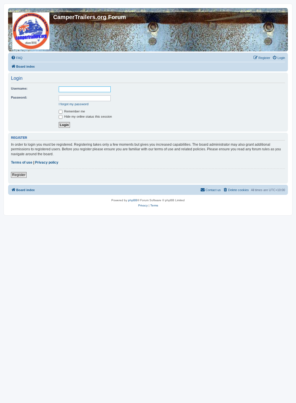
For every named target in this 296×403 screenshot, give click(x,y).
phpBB (132, 200)
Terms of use (21, 162)
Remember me (74, 111)
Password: (19, 97)
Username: (19, 88)
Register (18, 175)
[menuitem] (17, 57)
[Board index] (31, 30)
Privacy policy (46, 162)
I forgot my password (73, 104)
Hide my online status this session (87, 116)
